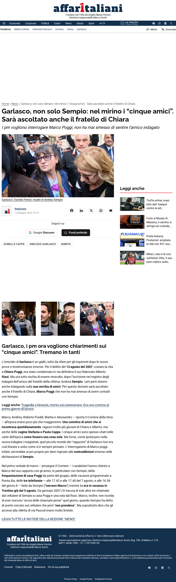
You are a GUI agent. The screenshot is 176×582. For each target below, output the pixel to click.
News (68, 23)
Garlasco (81, 29)
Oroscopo (171, 29)
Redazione (20, 208)
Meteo (153, 29)
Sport (91, 23)
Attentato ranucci (42, 29)
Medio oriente (21, 29)
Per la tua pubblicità (58, 567)
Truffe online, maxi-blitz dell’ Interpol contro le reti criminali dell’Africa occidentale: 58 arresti (158, 204)
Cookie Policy (86, 579)
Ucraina (59, 29)
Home (5, 103)
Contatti (8, 567)
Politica (45, 23)
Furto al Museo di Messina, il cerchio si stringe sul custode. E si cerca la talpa (159, 222)
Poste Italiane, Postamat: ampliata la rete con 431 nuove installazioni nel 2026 (159, 240)
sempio (66, 244)
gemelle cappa (14, 244)
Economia (14, 23)
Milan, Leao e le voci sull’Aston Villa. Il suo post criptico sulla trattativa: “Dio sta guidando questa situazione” (159, 258)
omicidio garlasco (43, 244)
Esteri (57, 23)
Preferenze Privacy (103, 579)
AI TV (102, 23)
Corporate (30, 23)
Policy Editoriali (23, 567)
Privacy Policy (70, 579)
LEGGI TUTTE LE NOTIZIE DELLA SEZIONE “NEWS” (39, 519)
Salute (80, 23)
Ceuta (70, 29)
